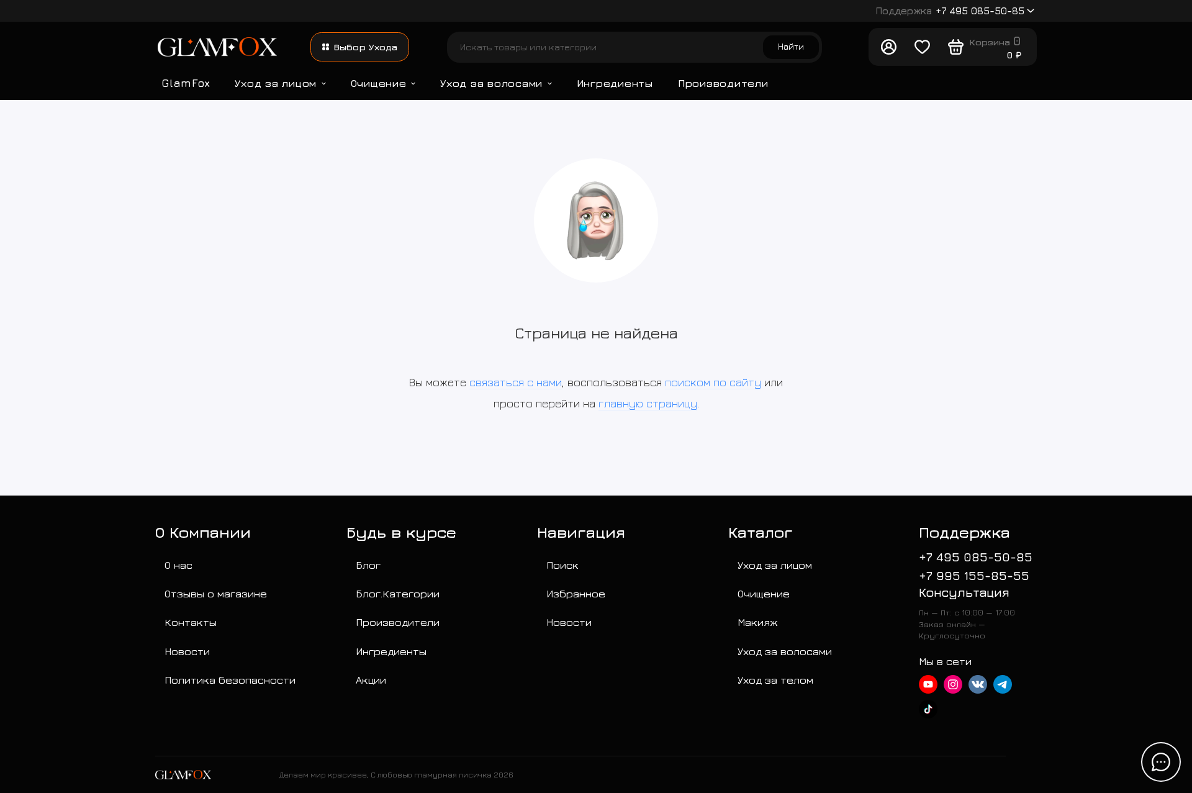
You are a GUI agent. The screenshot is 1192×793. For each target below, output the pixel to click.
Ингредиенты (615, 82)
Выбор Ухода (366, 47)
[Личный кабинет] (888, 47)
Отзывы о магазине (216, 593)
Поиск (562, 564)
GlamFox (185, 82)
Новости (187, 651)
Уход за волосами (491, 82)
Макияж (758, 621)
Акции (371, 679)
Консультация (964, 592)
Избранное (575, 593)
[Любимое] (922, 47)
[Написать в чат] (1161, 762)
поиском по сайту (713, 382)
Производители (723, 82)
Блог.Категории (398, 593)
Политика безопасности (230, 679)
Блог (368, 564)
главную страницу (647, 403)
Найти (791, 46)
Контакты (191, 621)
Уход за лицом (276, 82)
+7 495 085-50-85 (950, 10)
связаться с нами (515, 382)
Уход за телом (775, 679)
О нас (178, 564)
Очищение (379, 82)
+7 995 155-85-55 (974, 575)
